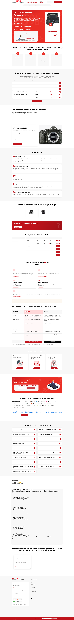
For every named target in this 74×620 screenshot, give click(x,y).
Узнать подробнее (19, 368)
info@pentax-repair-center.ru (21, 562)
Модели (43, 47)
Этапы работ (38, 47)
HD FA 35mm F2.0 (41, 540)
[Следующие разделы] (61, 47)
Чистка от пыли (16, 543)
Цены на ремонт (52, 31)
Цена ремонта (37, 5)
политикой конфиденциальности (32, 40)
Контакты (45, 5)
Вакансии (41, 5)
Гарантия (25, 47)
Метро (59, 47)
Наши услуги (33, 587)
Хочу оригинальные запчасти (33, 341)
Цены (20, 47)
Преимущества (15, 47)
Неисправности (49, 47)
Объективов (33, 600)
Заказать (57, 240)
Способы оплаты (34, 591)
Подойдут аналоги (52, 341)
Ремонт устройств (31, 5)
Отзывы (49, 5)
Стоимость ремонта (34, 578)
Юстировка (20, 543)
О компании (25, 5)
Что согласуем (31, 47)
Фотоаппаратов (39, 600)
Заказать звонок (17, 227)
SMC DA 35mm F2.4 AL (35, 540)
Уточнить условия (17, 143)
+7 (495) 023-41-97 (42, 1)
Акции (55, 47)
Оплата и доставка (34, 579)
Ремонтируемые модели (35, 585)
